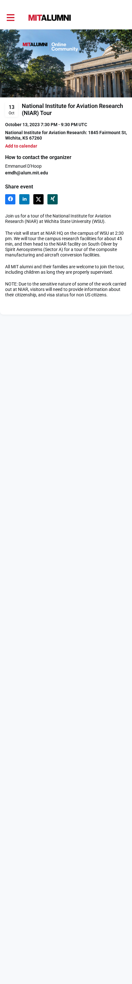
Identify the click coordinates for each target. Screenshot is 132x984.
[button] (21, 146)
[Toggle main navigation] (10, 17)
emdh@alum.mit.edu (26, 172)
